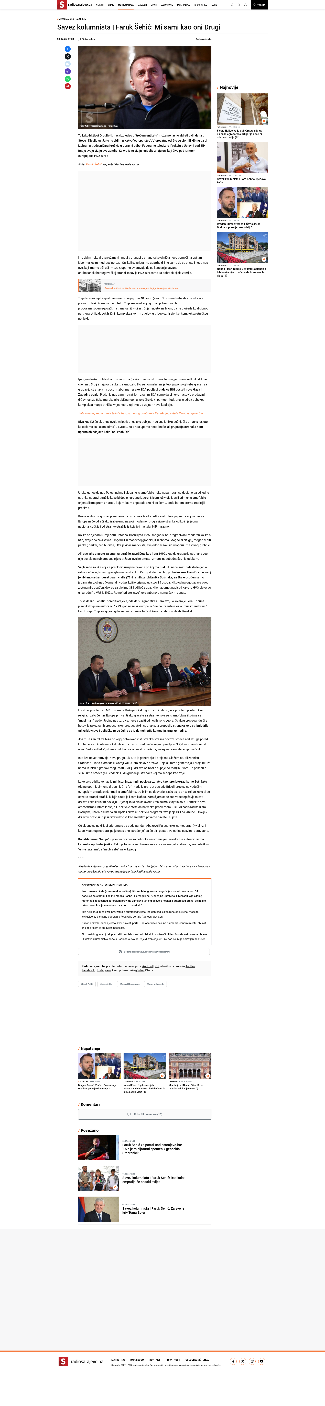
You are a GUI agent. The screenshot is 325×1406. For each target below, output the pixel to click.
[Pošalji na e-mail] (68, 64)
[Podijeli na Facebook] (68, 49)
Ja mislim (81, 19)
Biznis (111, 4)
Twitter (190, 966)
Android (147, 966)
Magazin (142, 4)
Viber (140, 970)
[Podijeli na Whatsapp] (68, 79)
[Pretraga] (238, 4)
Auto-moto (167, 4)
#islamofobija (106, 984)
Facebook (88, 970)
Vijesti (100, 4)
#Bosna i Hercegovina (129, 984)
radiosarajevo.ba (141, 1365)
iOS (157, 966)
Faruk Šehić (94, 164)
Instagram (104, 970)
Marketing (118, 1359)
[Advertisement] (144, 211)
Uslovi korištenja (197, 1359)
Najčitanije (90, 1048)
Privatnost (173, 1359)
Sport (154, 4)
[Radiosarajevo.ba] (81, 1361)
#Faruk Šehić (87, 984)
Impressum (137, 1359)
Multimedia (183, 4)
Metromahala (126, 4)
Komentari (90, 1104)
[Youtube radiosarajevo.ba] (261, 1361)
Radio (214, 4)
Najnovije (229, 87)
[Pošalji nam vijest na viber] (252, 1361)
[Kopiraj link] (68, 86)
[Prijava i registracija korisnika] (246, 5)
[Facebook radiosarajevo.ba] (233, 1361)
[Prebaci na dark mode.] (232, 5)
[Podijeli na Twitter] (68, 56)
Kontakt (154, 1359)
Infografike (200, 4)
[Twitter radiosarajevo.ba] (242, 1361)
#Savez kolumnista (155, 984)
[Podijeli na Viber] (68, 71)
